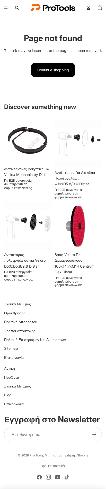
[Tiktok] (67, 477)
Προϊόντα (11, 377)
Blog (8, 395)
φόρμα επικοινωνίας (18, 188)
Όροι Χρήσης (14, 313)
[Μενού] (6, 8)
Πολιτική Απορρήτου (20, 322)
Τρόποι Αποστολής (20, 331)
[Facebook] (39, 477)
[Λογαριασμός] (88, 7)
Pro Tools (36, 455)
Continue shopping (53, 70)
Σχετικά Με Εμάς (17, 304)
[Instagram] (48, 477)
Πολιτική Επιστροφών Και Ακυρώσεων (35, 339)
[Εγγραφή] (94, 434)
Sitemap (11, 348)
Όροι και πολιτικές (53, 466)
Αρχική (9, 368)
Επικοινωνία (14, 357)
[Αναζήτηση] (17, 7)
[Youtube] (58, 477)
